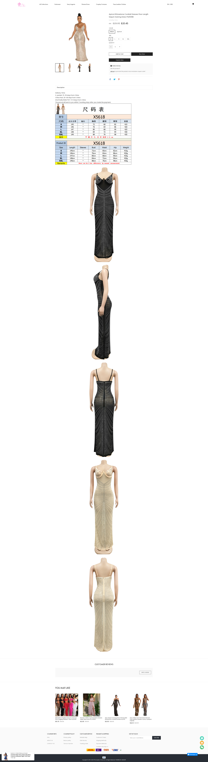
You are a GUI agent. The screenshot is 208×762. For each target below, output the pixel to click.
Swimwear (58, 4)
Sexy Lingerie (71, 4)
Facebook (130, 742)
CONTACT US (50, 744)
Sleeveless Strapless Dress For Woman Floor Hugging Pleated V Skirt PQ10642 (66, 718)
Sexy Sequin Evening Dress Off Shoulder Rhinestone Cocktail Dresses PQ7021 (116, 718)
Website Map (83, 737)
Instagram (151, 742)
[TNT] (106, 750)
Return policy (67, 740)
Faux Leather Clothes (119, 4)
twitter (114, 79)
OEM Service (83, 740)
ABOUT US (50, 740)
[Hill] (202, 738)
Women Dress (86, 4)
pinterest (119, 79)
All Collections (43, 4)
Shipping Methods (101, 740)
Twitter (134, 742)
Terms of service (68, 744)
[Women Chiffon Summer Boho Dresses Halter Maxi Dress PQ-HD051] (91, 704)
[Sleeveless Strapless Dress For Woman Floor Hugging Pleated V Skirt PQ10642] (66, 704)
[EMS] (115, 750)
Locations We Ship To (102, 747)
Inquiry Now (119, 60)
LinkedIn (147, 742)
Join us (112, 71)
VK (142, 742)
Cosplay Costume (101, 4)
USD (110, 24)
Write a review (145, 672)
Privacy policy (67, 737)
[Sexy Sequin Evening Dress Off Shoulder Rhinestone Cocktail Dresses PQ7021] (116, 704)
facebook (110, 79)
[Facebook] (120, 750)
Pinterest (138, 742)
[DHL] (91, 750)
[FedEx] (98, 750)
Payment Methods (101, 744)
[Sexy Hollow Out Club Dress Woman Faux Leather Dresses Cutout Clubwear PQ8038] (141, 704)
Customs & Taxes (101, 737)
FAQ (48, 737)
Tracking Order (84, 744)
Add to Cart (119, 54)
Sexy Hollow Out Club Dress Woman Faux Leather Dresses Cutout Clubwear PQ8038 (141, 719)
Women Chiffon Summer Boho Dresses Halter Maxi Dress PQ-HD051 (91, 718)
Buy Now (142, 54)
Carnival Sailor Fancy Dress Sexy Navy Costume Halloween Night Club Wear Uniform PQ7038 (21, 756)
